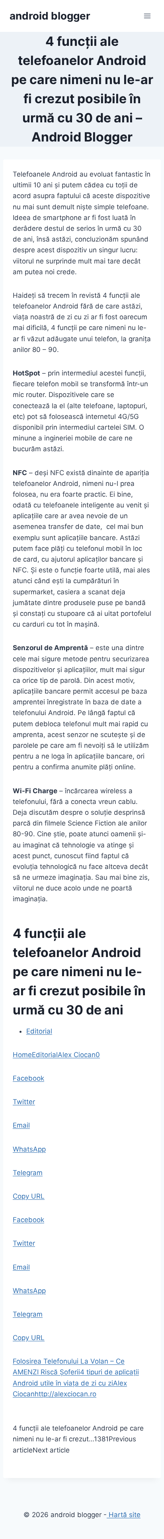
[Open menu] (147, 16)
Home (22, 1055)
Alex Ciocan (77, 1055)
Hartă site (124, 1515)
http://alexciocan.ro (65, 1394)
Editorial (39, 1031)
